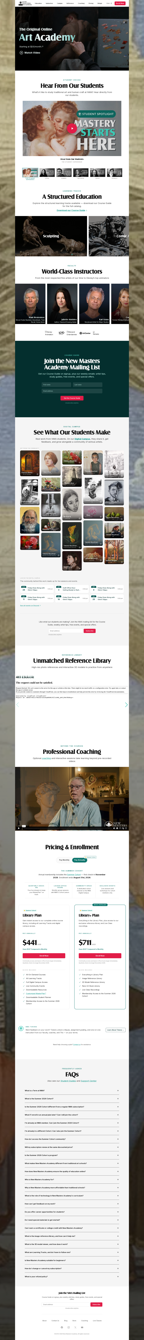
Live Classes (97, 1321)
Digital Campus (82, 439)
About (44, 1321)
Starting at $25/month (30, 46)
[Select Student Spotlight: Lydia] (47, 172)
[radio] (64, 860)
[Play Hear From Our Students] (72, 128)
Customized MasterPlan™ (36, 993)
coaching (46, 758)
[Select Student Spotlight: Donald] (114, 172)
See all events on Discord (29, 606)
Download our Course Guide (71, 210)
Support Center (89, 1081)
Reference (70, 3)
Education (38, 3)
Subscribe (90, 631)
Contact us (77, 1044)
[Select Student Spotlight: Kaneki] (64, 172)
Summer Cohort (74, 874)
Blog (65, 1321)
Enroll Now (120, 3)
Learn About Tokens (115, 1030)
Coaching (81, 3)
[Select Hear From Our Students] (30, 172)
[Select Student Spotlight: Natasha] (80, 172)
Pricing (91, 3)
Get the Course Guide (72, 398)
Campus (59, 3)
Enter (108, 3)
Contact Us (55, 1321)
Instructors (49, 3)
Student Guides (68, 1081)
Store (74, 1321)
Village (100, 3)
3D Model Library (26, 676)
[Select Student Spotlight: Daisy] (97, 172)
